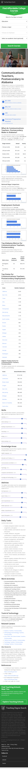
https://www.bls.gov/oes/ (10, 671)
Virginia (4, 329)
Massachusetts (6, 315)
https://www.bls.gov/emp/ (10, 679)
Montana (4, 399)
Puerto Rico (5, 406)
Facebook (4, 756)
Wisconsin (4, 340)
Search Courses (14, 46)
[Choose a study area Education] (14, 21)
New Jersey (5, 312)
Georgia (4, 350)
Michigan (4, 333)
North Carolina (5, 319)
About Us (3, 744)
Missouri (4, 343)
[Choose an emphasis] (14, 33)
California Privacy (5, 746)
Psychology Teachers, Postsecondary (13, 642)
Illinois (3, 305)
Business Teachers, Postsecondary (13, 630)
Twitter (4, 763)
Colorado (4, 346)
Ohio (3, 302)
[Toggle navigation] (25, 2)
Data (8, 744)
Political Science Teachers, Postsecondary (14, 640)
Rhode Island (5, 382)
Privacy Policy (13, 744)
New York (4, 295)
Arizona (4, 322)
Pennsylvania (5, 308)
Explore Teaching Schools (13, 702)
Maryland (4, 357)
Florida (4, 326)
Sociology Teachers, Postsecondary (13, 644)
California (4, 291)
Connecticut (5, 378)
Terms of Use (4, 750)
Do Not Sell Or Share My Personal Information (12, 748)
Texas (3, 298)
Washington (5, 353)
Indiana (4, 336)
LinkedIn (4, 759)
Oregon (4, 385)
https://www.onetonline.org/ (11, 675)
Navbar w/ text (8, 3)
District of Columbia (7, 403)
